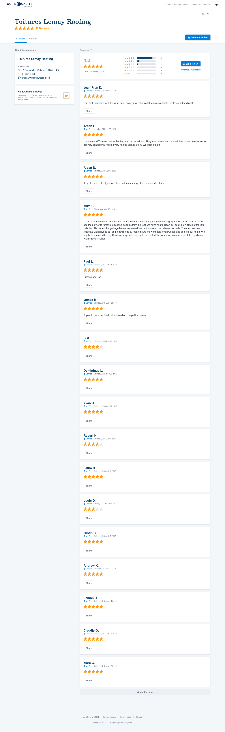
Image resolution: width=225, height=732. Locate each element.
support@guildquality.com (121, 722)
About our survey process (177, 4)
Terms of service (109, 716)
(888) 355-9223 (99, 722)
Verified (89, 90)
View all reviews (145, 691)
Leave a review (199, 37)
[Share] (208, 14)
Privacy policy (126, 716)
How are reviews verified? (190, 69)
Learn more (23, 99)
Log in (216, 4)
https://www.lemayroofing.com (36, 77)
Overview (20, 38)
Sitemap (138, 716)
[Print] (203, 14)
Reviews (33, 38)
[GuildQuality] (19, 4)
